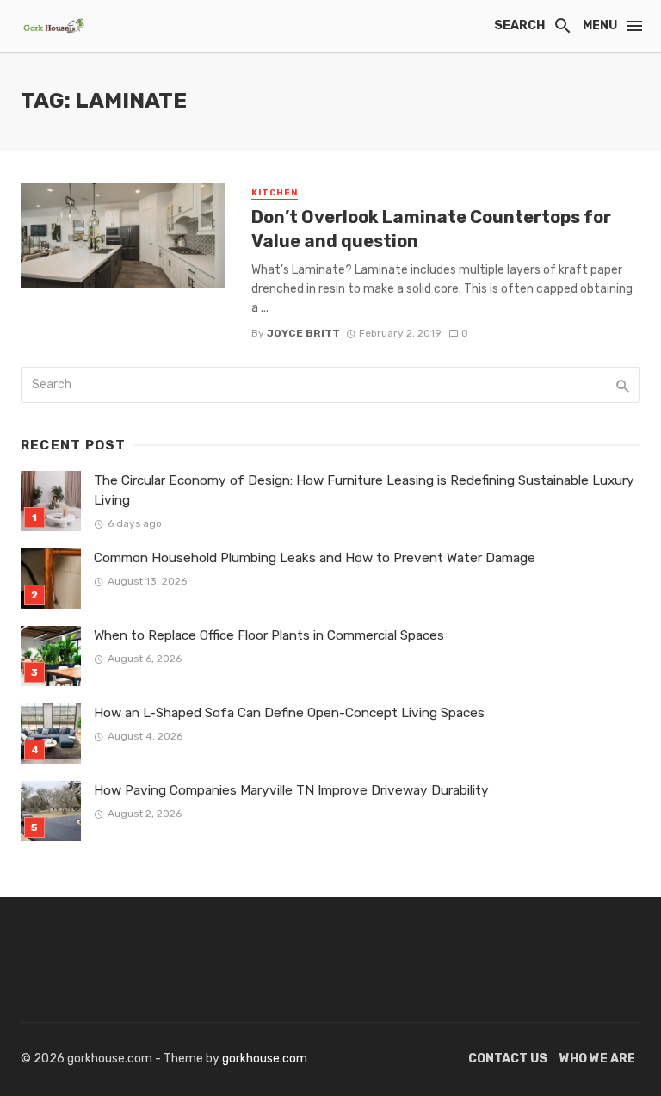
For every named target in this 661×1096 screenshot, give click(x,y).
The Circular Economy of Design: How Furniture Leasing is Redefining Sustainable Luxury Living (364, 490)
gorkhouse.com (264, 1058)
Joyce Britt (303, 333)
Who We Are (597, 1058)
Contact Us (507, 1058)
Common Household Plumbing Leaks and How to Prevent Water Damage (314, 558)
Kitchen (274, 193)
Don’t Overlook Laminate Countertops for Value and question (431, 229)
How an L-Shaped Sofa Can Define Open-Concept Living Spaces (289, 713)
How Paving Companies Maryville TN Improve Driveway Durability (291, 790)
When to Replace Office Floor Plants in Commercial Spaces (269, 635)
